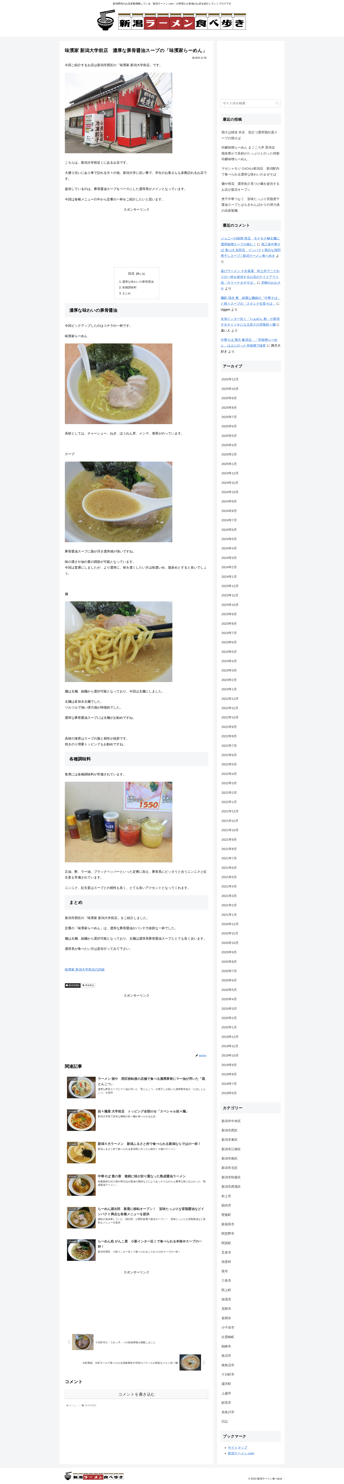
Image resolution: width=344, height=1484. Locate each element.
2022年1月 (229, 802)
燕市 (224, 1271)
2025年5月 (229, 436)
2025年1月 (229, 464)
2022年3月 (229, 783)
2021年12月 (230, 811)
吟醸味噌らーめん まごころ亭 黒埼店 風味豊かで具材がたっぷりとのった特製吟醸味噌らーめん (250, 153)
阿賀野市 (227, 1233)
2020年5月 (229, 990)
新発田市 (227, 1224)
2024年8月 (229, 511)
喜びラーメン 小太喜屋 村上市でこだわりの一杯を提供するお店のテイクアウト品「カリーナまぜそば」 (250, 276)
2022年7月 (229, 745)
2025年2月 (229, 454)
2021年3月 (229, 896)
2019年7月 (229, 1084)
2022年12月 (230, 699)
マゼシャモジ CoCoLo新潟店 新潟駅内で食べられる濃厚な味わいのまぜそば (250, 171)
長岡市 (226, 1318)
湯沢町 (226, 1384)
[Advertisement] (136, 238)
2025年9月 (229, 398)
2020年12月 (230, 924)
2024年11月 (229, 483)
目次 (131, 273)
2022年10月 (230, 717)
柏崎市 (226, 1346)
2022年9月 (229, 727)
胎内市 (226, 1205)
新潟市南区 (229, 1158)
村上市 (226, 1196)
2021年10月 (230, 830)
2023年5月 (229, 652)
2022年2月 (229, 792)
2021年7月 (229, 858)
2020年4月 (229, 999)
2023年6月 (229, 642)
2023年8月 (229, 623)
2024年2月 (229, 567)
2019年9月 (229, 1065)
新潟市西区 (74, 985)
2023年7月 (229, 633)
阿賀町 (226, 1243)
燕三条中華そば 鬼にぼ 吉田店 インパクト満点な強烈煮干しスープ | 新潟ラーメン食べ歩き (251, 250)
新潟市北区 (229, 1168)
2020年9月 (229, 952)
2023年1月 (229, 689)
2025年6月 (229, 426)
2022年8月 (229, 736)
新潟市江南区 (231, 1149)
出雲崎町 (227, 1337)
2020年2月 (229, 1018)
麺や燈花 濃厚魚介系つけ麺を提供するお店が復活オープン (250, 186)
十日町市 (227, 1374)
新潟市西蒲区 (231, 1186)
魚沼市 (226, 1355)
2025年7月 (229, 417)
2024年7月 (229, 520)
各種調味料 (129, 287)
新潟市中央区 (231, 1121)
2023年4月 (229, 661)
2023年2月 (229, 680)
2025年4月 (229, 445)
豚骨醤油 (89, 985)
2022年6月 (229, 755)
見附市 (226, 1308)
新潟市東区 (229, 1139)
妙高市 (226, 1402)
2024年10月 (230, 492)
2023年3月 (229, 670)
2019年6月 (229, 1093)
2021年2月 (229, 905)
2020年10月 (230, 943)
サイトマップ (237, 1447)
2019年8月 (229, 1074)
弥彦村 (226, 1262)
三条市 (226, 1280)
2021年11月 (229, 821)
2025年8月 (229, 407)
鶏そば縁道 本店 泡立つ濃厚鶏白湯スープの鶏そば (249, 135)
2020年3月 (229, 1008)
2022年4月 (229, 774)
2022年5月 (229, 764)
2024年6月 (229, 529)
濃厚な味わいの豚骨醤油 (138, 281)
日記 (224, 1421)
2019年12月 (230, 1037)
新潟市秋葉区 (231, 1177)
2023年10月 (230, 605)
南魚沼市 (227, 1365)
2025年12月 (230, 379)
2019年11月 (229, 1046)
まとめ (126, 293)
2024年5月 (229, 539)
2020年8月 (229, 961)
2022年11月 (229, 708)
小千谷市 (227, 1327)
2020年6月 (229, 980)
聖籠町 (226, 1215)
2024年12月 (230, 473)
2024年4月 (229, 548)
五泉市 (226, 1252)
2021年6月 (229, 868)
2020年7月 (229, 971)
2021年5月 (229, 877)
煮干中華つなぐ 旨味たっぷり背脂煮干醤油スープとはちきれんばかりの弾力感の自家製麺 (250, 204)
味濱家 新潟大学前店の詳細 (84, 969)
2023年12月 (230, 586)
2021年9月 (229, 839)
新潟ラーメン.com (241, 1453)
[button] (277, 103)
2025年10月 (230, 389)
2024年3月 (229, 558)
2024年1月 (229, 576)
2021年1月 (229, 914)
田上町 (226, 1290)
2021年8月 (229, 849)
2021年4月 (229, 886)
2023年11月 (229, 595)
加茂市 (226, 1299)
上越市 (226, 1393)
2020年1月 (229, 1027)
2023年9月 (229, 614)
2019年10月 (230, 1055)
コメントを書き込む (136, 1394)
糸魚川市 (227, 1412)
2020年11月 (229, 933)
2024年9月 (229, 501)
